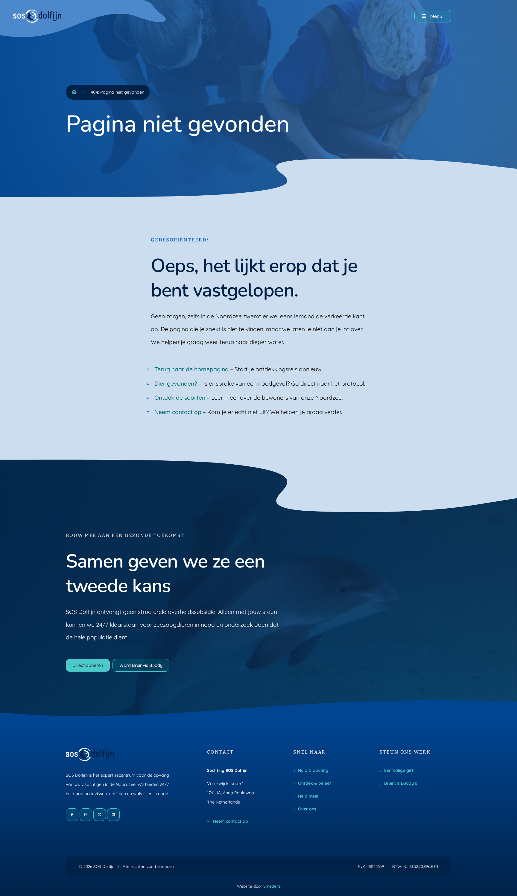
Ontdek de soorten (179, 397)
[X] (99, 814)
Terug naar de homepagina (191, 369)
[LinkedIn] (113, 814)
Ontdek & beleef (314, 783)
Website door (258, 886)
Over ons (307, 809)
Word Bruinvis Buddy (140, 665)
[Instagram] (86, 814)
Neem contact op (177, 412)
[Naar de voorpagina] (37, 16)
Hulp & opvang (313, 770)
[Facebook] (72, 814)
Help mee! (308, 796)
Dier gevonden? (175, 383)
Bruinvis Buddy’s (400, 783)
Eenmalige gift (398, 770)
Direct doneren (87, 665)
